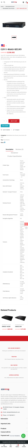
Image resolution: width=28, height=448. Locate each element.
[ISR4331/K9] (21, 318)
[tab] (9, 149)
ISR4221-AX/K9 (6, 326)
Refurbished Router (6, 324)
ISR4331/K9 (18, 326)
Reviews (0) (19, 149)
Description (9, 149)
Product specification (14, 156)
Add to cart (14, 121)
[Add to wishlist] (12, 315)
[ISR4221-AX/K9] (7, 318)
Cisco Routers (6, 139)
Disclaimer (14, 153)
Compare (17, 129)
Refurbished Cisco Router (12, 135)
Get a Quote (5, 125)
